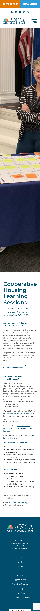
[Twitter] (16, 12)
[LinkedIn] (24, 12)
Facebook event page (14, 367)
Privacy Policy (20, 593)
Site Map (20, 588)
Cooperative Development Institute (18, 413)
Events (20, 562)
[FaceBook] (12, 12)
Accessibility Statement (20, 584)
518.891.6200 (20, 540)
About (20, 557)
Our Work (20, 566)
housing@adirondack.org (18, 502)
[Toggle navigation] (34, 21)
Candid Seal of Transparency (20, 597)
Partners (20, 575)
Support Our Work (20, 579)
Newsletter (30, 4)
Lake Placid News (17, 428)
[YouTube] (20, 12)
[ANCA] (14, 23)
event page (25, 365)
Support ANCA (10, 4)
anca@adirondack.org (20, 548)
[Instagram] (28, 12)
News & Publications (20, 571)
